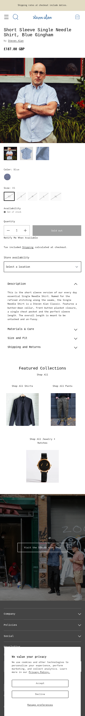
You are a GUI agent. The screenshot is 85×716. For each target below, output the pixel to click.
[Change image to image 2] (26, 153)
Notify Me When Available (21, 237)
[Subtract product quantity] (8, 230)
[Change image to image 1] (10, 153)
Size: (9, 188)
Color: (11, 169)
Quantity (9, 221)
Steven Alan (16, 40)
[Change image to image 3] (42, 153)
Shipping (28, 247)
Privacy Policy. (39, 672)
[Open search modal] (16, 17)
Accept (40, 683)
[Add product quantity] (25, 230)
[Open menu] (6, 17)
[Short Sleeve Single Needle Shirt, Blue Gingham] (42, 100)
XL (56, 196)
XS (9, 196)
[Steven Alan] (42, 17)
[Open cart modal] (77, 17)
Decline (40, 694)
